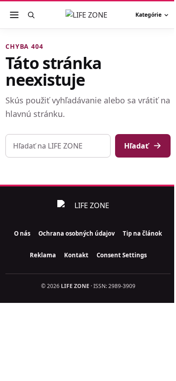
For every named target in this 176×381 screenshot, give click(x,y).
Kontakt (76, 255)
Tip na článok (142, 233)
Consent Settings (122, 255)
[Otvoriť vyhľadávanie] (31, 14)
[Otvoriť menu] (14, 14)
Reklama (43, 255)
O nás (22, 233)
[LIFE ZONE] (88, 14)
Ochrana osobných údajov (76, 233)
